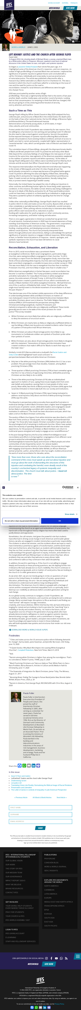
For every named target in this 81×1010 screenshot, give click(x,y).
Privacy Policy (59, 1004)
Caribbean (49, 890)
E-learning (11, 937)
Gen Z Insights (51, 871)
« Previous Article (20, 797)
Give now (70, 8)
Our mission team (14, 873)
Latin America (50, 894)
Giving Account (54, 3)
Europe (48, 898)
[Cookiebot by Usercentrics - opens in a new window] (64, 487)
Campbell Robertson (25, 650)
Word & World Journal (55, 867)
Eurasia (48, 914)
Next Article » (62, 797)
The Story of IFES (14, 869)
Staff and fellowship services (21, 941)
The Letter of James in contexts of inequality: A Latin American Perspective (39, 790)
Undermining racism (18, 781)
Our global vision (14, 861)
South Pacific (50, 926)
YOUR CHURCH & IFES (15, 916)
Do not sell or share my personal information (21, 521)
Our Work (10, 865)
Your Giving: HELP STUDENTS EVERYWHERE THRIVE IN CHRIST (20, 907)
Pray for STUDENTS (15, 912)
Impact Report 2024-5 (15, 880)
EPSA (46, 910)
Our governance (14, 877)
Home (6, 1)
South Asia (49, 918)
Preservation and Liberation (21, 787)
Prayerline (49, 859)
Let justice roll (16, 783)
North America (51, 886)
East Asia (48, 922)
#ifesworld (54, 8)
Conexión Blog (51, 863)
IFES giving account (15, 933)
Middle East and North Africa (58, 902)
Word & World (18, 47)
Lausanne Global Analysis (27, 67)
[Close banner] (78, 487)
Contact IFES (12, 892)
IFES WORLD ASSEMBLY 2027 (18, 920)
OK (60, 521)
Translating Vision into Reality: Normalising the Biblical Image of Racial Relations (41, 785)
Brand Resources (14, 888)
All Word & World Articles (42, 797)
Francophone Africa (54, 906)
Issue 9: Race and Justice (20, 776)
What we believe (13, 884)
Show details (69, 514)
